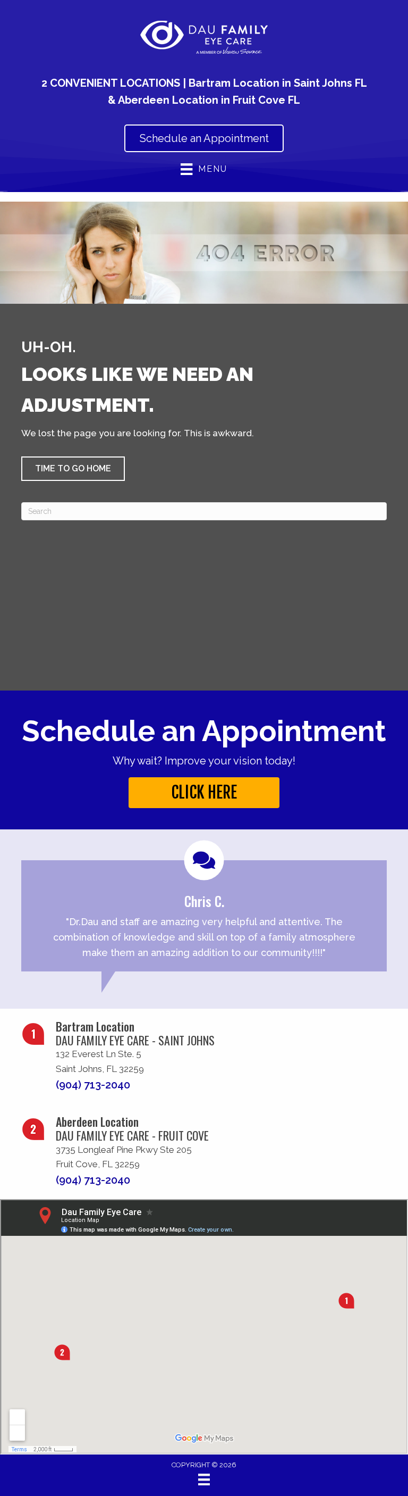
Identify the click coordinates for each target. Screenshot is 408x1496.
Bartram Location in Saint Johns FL (278, 83)
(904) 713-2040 (93, 1084)
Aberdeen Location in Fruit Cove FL (209, 100)
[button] (73, 468)
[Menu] (204, 1479)
